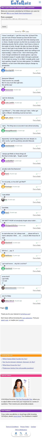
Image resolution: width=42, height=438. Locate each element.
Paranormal (9, 89)
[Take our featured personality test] (21, 387)
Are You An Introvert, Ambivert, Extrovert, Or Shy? (19, 362)
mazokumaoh (9, 145)
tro (6, 199)
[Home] (21, 3)
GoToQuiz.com (25, 314)
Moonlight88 (9, 70)
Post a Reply (37, 73)
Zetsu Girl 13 (9, 300)
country (21, 320)
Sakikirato (8, 255)
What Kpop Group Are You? (12, 365)
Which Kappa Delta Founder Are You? (15, 359)
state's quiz (4, 320)
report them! (17, 416)
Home (16, 434)
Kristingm (8, 186)
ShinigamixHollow (11, 225)
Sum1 (7, 173)
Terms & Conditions (12, 426)
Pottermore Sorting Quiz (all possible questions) (18, 368)
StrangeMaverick (11, 130)
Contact (33, 426)
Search (21, 434)
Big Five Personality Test (24, 399)
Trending (26, 434)
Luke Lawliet (9, 102)
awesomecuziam (11, 288)
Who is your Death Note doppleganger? (19, 13)
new (27, 31)
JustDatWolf (9, 161)
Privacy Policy (24, 426)
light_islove (9, 117)
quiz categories (27, 318)
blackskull (8, 242)
